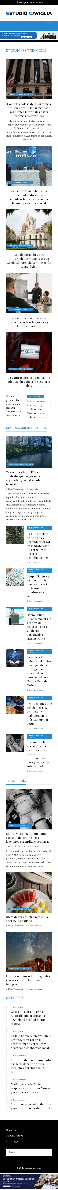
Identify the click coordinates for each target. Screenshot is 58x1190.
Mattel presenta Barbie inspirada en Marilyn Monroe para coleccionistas (38, 409)
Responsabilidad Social (21, 464)
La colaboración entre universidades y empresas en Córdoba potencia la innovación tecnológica (29, 260)
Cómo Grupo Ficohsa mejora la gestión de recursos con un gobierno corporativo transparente (39, 626)
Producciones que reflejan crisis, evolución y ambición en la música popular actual (39, 713)
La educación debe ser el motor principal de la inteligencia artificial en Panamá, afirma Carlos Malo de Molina (39, 671)
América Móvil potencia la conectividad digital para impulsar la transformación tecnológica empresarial (29, 197)
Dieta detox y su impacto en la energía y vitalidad (27, 919)
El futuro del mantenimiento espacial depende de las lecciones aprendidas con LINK (27, 837)
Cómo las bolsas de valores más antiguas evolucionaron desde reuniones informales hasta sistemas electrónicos (29, 110)
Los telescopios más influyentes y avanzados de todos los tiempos (28, 980)
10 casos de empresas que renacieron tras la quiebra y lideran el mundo (29, 322)
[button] (51, 400)
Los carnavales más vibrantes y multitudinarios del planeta (31, 1106)
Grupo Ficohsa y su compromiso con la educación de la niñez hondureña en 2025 (38, 586)
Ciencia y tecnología (20, 826)
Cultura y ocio (35, 396)
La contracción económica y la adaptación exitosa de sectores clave (29, 381)
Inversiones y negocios (21, 94)
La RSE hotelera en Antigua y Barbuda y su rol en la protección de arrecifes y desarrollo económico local (38, 545)
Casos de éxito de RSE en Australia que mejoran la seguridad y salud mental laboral (24, 478)
